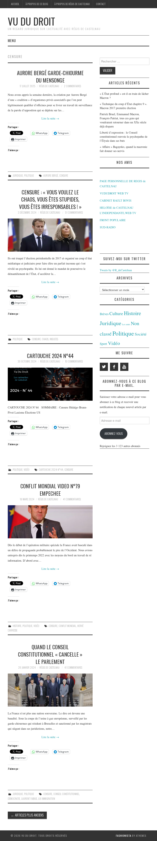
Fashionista (123, 836)
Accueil (15, 4)
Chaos (45, 339)
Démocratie (14, 799)
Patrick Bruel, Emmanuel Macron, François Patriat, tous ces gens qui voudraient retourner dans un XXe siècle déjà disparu (123, 120)
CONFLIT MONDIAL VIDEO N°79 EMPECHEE (50, 489)
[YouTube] (124, 367)
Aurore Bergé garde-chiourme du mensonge (50, 76)
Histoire (17, 626)
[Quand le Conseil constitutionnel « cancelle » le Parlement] (50, 690)
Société (141, 334)
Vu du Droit (31, 21)
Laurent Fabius (29, 799)
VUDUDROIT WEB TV (114, 193)
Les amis (126, 324)
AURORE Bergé (50, 175)
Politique (29, 175)
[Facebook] (114, 367)
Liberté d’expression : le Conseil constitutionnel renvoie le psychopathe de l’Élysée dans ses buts (123, 136)
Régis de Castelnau (49, 86)
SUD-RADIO (108, 227)
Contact (101, 4)
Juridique (18, 175)
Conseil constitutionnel (66, 794)
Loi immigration (46, 799)
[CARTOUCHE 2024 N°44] (50, 384)
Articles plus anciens (27, 815)
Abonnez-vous (113, 433)
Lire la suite (50, 118)
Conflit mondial (67, 626)
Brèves (104, 314)
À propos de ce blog (37, 4)
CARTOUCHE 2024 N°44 (50, 355)
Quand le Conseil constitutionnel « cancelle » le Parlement (50, 654)
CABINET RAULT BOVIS (115, 200)
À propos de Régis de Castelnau (72, 4)
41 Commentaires (72, 499)
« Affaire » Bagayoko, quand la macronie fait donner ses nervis (123, 149)
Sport (103, 343)
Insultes (54, 339)
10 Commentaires (74, 361)
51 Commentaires (74, 212)
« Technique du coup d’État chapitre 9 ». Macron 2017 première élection (123, 106)
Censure (63, 175)
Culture (116, 313)
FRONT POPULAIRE (113, 220)
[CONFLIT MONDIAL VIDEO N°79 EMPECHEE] (50, 521)
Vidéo (26, 470)
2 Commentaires (72, 86)
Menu (12, 40)
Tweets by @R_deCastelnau (116, 270)
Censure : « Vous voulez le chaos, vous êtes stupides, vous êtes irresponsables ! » (50, 199)
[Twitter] (104, 367)
